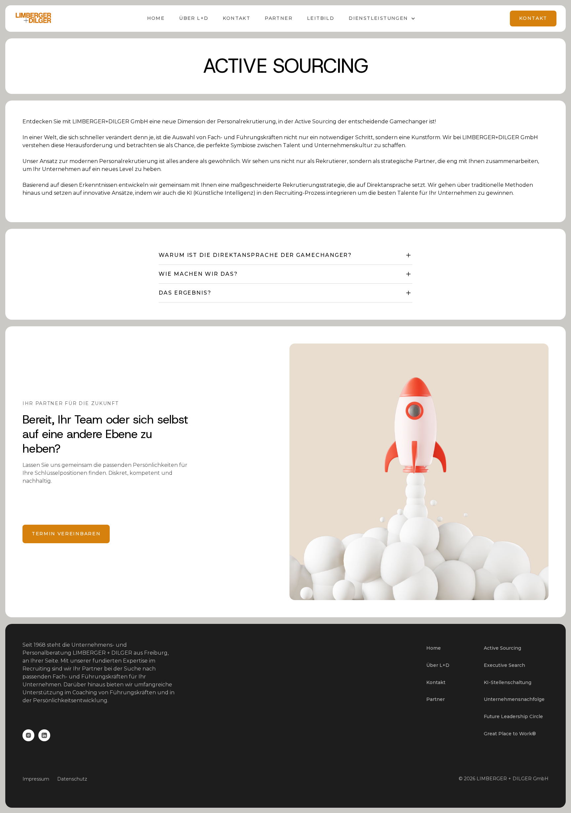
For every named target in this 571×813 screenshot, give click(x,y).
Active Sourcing (502, 648)
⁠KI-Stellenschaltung (507, 682)
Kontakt (236, 18)
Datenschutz (72, 779)
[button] (382, 18)
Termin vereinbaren (66, 534)
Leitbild (320, 18)
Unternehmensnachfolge (514, 699)
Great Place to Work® (510, 734)
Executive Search (504, 665)
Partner (278, 18)
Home (156, 18)
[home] (33, 18)
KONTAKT (533, 18)
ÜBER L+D (193, 18)
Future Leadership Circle (513, 716)
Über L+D (437, 665)
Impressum (35, 779)
